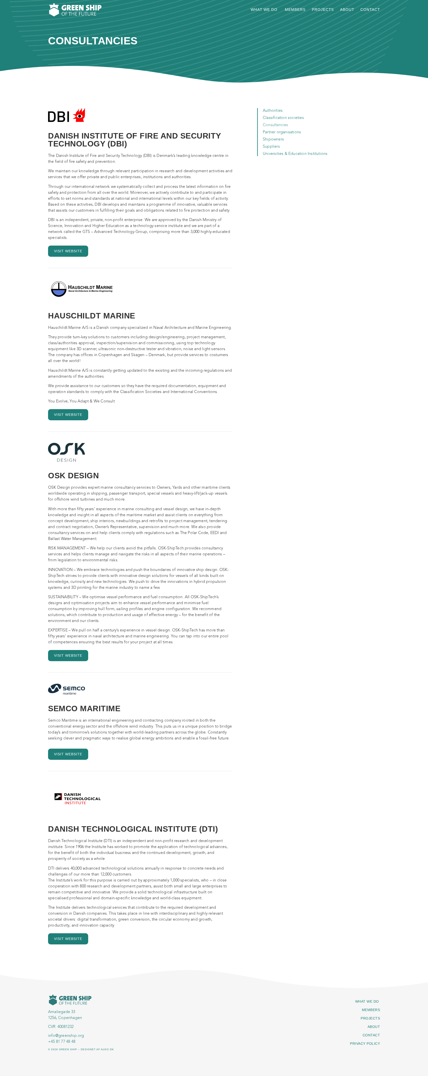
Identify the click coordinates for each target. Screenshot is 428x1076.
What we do (265, 9)
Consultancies (275, 124)
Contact (370, 9)
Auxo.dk (107, 1049)
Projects (323, 9)
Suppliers (271, 146)
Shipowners (273, 139)
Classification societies (283, 117)
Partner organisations (282, 132)
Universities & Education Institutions (295, 153)
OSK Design (73, 475)
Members (295, 9)
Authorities (273, 110)
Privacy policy (365, 1044)
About (347, 9)
